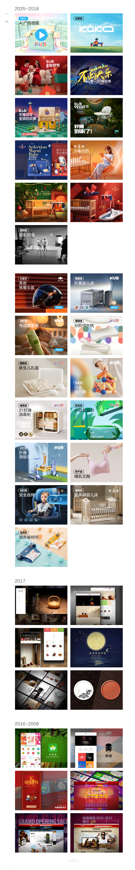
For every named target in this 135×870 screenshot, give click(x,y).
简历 (6, 21)
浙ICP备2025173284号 (74, 861)
